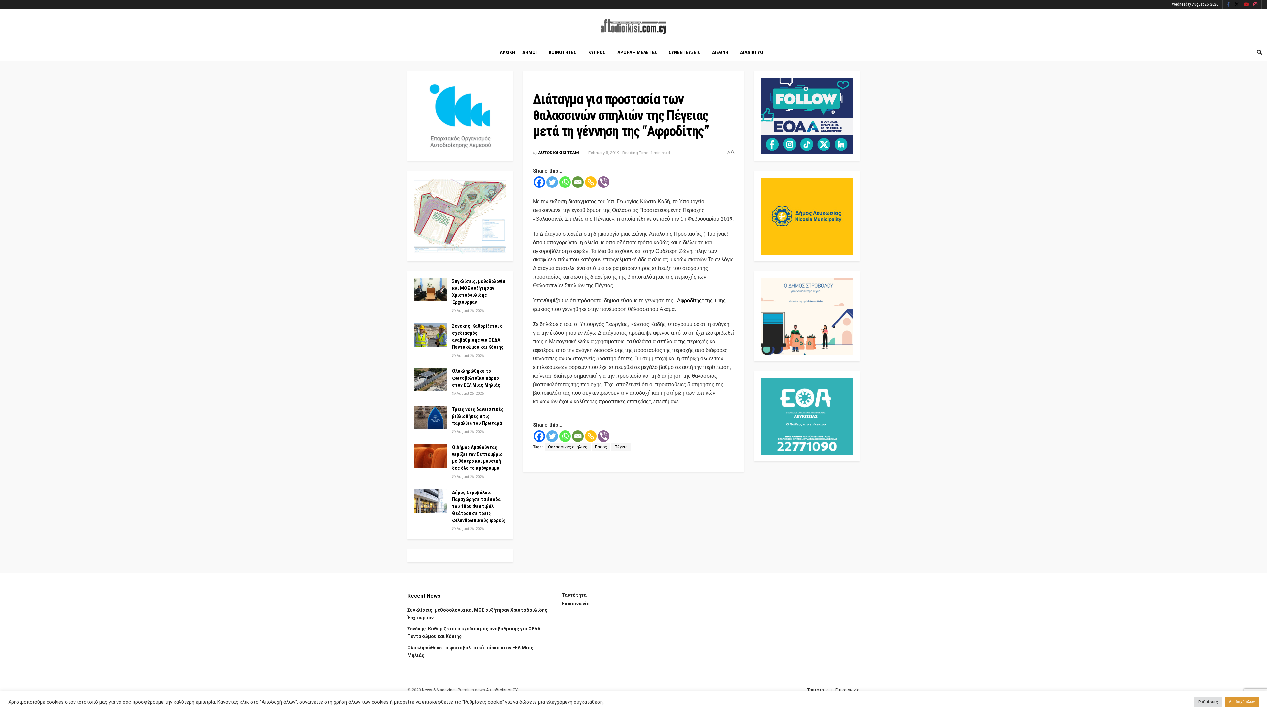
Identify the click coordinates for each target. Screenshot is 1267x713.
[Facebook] (539, 182)
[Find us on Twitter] (1236, 4)
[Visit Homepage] (633, 26)
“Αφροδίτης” (688, 300)
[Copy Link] (591, 182)
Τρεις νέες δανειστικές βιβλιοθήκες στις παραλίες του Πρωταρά (478, 416)
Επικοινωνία (576, 603)
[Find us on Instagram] (1255, 4)
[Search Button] (1259, 52)
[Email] (578, 182)
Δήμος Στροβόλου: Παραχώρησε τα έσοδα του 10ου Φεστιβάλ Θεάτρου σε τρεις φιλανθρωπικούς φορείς (478, 506)
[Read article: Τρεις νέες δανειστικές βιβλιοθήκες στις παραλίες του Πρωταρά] (430, 418)
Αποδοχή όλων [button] (1242, 702)
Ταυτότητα (574, 595)
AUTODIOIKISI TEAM (558, 152)
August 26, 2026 (470, 311)
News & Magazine (438, 690)
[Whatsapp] (565, 182)
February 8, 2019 (603, 152)
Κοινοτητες (562, 52)
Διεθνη (720, 52)
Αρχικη (507, 52)
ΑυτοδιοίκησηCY (501, 690)
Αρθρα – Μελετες (637, 52)
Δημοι (529, 52)
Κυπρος (596, 52)
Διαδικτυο (751, 52)
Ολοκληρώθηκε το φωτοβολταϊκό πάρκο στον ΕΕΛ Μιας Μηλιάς (476, 378)
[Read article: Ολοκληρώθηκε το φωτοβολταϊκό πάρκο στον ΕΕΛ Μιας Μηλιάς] (430, 379)
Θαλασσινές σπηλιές (567, 447)
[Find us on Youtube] (1246, 4)
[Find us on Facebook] (1228, 4)
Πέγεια (621, 447)
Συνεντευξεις (684, 52)
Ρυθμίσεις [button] (1208, 701)
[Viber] (603, 182)
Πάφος (601, 447)
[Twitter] (552, 182)
